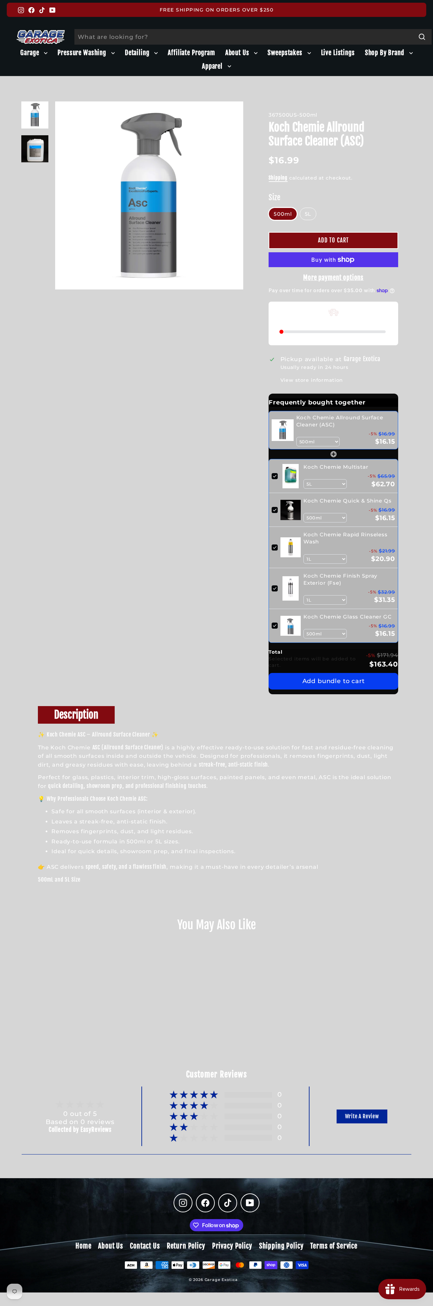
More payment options (333, 278)
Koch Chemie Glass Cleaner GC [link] (347, 616)
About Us (238, 53)
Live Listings (338, 53)
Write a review (362, 1116)
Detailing (138, 53)
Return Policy (186, 1246)
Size (274, 197)
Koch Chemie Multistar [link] (335, 467)
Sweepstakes (286, 53)
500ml (283, 214)
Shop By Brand (385, 53)
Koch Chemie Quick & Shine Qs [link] (347, 500)
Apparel (213, 66)
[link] (282, 430)
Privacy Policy (232, 1246)
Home (83, 1246)
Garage (30, 53)
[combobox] (253, 37)
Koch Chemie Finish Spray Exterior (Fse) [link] (340, 579)
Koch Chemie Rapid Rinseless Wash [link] (345, 538)
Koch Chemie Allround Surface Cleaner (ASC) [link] (339, 421)
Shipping (278, 177)
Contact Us (145, 1246)
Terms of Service (334, 1246)
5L (308, 214)
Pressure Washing (83, 53)
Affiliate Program (191, 53)
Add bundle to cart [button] (333, 681)
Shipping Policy (281, 1246)
